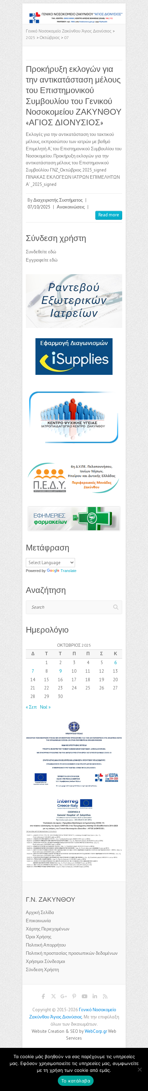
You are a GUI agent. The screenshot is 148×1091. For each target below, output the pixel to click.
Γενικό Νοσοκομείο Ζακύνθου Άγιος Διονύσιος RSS (105, 997)
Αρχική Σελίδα (40, 912)
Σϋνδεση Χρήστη (42, 970)
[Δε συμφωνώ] (139, 1069)
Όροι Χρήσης (38, 937)
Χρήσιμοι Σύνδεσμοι (45, 961)
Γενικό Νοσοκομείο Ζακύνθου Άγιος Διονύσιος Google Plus (64, 997)
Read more (108, 215)
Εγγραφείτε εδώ (41, 260)
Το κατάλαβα (75, 1080)
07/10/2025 (39, 207)
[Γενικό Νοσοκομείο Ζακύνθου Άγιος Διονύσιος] (74, 15)
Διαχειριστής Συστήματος (58, 200)
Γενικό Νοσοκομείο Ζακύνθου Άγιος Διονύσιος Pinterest (74, 997)
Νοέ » (45, 707)
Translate (68, 571)
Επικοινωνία (38, 921)
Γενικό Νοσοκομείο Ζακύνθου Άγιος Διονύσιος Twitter (53, 997)
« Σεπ (31, 707)
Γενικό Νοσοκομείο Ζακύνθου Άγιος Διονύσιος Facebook (43, 997)
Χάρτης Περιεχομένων (48, 929)
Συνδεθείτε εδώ (41, 252)
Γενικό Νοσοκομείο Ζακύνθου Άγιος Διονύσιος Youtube (84, 997)
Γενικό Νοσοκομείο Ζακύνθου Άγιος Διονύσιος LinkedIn (94, 997)
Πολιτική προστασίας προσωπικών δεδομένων (72, 953)
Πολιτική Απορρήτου (46, 945)
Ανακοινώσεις (71, 207)
